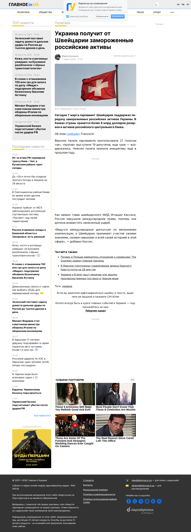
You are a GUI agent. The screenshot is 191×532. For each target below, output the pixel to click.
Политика (23, 12)
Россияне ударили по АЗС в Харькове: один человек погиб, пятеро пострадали (30, 360)
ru (183, 4)
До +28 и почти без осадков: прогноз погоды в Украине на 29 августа (29, 178)
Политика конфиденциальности (99, 494)
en (188, 4)
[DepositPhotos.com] (140, 511)
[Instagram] (147, 501)
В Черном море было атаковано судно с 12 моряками (25, 376)
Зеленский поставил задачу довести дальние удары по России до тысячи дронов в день (29, 306)
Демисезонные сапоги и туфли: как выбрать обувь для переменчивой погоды (31, 288)
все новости (41, 415)
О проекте (88, 480)
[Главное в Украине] (24, 5)
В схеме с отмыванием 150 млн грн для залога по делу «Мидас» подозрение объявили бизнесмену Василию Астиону (29, 269)
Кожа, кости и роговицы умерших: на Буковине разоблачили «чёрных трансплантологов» (26, 249)
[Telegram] (141, 501)
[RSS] (159, 501)
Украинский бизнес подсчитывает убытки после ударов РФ (30, 403)
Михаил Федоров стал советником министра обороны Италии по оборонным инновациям (27, 324)
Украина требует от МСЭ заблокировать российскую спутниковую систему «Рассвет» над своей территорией (29, 212)
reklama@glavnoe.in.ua (143, 485)
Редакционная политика (95, 489)
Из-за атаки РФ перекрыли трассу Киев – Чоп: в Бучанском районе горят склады (28, 161)
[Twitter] (135, 501)
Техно (140, 12)
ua (178, 4)
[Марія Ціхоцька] (58, 59)
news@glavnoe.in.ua (142, 480)
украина (67, 286)
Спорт (157, 12)
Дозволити (117, 16)
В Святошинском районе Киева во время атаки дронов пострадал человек (31, 194)
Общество (45, 12)
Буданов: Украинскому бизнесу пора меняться (26, 389)
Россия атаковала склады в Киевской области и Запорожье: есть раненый (29, 231)
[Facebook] (128, 501)
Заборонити (102, 16)
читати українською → (125, 55)
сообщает (73, 134)
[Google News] (153, 501)
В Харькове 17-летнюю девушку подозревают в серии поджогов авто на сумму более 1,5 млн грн (30, 343)
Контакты (88, 485)
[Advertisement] (95, 185)
